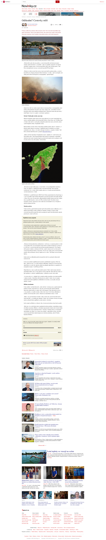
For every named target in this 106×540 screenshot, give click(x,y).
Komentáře (53, 8)
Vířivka (77, 529)
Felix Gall (34, 521)
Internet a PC (24, 10)
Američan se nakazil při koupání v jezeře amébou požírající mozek (47, 373)
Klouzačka (56, 529)
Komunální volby (25, 523)
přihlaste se (36, 335)
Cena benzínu (60, 527)
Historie (41, 10)
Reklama (34, 536)
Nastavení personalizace (77, 536)
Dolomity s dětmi (67, 523)
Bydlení (36, 437)
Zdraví (36, 396)
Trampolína (46, 529)
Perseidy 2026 (53, 527)
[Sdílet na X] (62, 350)
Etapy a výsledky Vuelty (36, 516)
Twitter (30, 536)
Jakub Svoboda (34, 24)
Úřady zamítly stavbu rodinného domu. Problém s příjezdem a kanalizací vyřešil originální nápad (47, 435)
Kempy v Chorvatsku (68, 514)
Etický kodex (54, 536)
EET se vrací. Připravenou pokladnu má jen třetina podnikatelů (74, 481)
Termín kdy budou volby (26, 519)
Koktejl (72, 8)
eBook (53, 24)
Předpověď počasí (46, 527)
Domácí (33, 8)
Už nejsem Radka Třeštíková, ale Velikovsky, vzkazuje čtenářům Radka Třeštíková (48, 404)
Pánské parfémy (80, 531)
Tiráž (42, 536)
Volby (37, 8)
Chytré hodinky (73, 531)
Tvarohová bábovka (57, 519)
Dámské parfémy (50, 531)
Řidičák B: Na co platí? (78, 519)
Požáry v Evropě (44, 353)
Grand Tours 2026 (35, 523)
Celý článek (49, 457)
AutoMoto (29, 10)
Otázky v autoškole (78, 521)
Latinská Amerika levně (68, 521)
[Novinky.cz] (29, 6)
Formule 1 (45, 521)
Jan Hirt (33, 518)
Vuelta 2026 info (35, 514)
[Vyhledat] (58, 1)
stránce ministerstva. (39, 234)
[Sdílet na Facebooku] (60, 350)
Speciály (58, 10)
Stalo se (29, 8)
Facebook (26, 536)
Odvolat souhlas (68, 536)
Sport (52, 10)
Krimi (57, 8)
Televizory (67, 531)
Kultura (60, 8)
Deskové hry (61, 531)
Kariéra (38, 536)
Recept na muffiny (56, 516)
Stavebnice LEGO (42, 531)
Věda (33, 10)
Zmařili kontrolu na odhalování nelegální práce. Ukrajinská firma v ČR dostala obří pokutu (47, 425)
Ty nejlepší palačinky (57, 514)
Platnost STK (76, 523)
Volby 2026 (24, 514)
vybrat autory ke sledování (31, 25)
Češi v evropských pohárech (69, 527)
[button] (42, 48)
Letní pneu (56, 531)
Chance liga (45, 514)
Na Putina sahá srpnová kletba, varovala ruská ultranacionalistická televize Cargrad (46, 384)
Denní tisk (72, 10)
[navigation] (1, 2)
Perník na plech (56, 523)
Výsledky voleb (25, 518)
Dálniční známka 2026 (78, 516)
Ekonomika (64, 8)
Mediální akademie (47, 536)
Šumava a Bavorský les (68, 518)
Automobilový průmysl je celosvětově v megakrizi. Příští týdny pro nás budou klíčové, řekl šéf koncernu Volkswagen (48, 363)
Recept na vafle (56, 521)
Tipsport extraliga (46, 518)
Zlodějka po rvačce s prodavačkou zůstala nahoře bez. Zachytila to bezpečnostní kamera (48, 414)
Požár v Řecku (37, 353)
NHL (44, 523)
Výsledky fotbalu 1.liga (47, 516)
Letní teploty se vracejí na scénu (60, 451)
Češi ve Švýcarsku (67, 519)
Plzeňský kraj (37, 427)
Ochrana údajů (61, 536)
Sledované (76, 10)
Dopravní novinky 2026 (78, 518)
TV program (66, 10)
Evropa (24, 344)
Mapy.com (40, 527)
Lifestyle (68, 8)
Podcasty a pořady (47, 10)
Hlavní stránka (24, 8)
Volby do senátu (25, 521)
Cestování (37, 10)
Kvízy (55, 10)
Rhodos (31, 353)
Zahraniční (41, 8)
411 (62, 24)
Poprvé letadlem (67, 516)
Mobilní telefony (35, 531)
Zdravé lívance (56, 518)
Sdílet (58, 24)
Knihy (36, 407)
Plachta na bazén (39, 529)
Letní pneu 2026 (77, 514)
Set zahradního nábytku (64, 529)
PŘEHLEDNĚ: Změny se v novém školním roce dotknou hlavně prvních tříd (31, 482)
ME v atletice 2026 (46, 519)
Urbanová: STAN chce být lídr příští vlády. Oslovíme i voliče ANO (52, 481)
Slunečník (51, 529)
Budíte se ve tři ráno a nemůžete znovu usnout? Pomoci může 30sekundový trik (47, 394)
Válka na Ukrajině (46, 8)
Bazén (34, 529)
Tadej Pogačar (35, 519)
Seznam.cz (102, 1)
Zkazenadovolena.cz (47, 131)
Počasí (62, 10)
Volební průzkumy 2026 (26, 516)
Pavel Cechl (29, 24)
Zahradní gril (72, 529)
